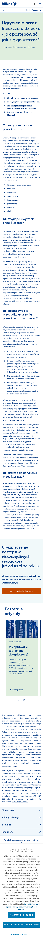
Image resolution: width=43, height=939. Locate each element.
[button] (33, 4)
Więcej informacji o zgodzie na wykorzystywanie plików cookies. (23, 907)
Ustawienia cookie (21, 934)
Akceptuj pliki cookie (21, 915)
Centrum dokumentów (30, 746)
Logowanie (5, 10)
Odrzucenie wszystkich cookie (21, 925)
